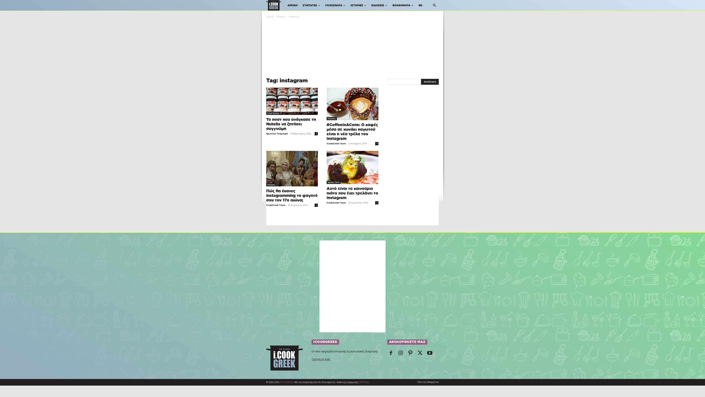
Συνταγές (310, 5)
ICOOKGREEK (286, 382)
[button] (434, 6)
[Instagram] (400, 354)
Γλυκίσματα (333, 5)
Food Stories (273, 113)
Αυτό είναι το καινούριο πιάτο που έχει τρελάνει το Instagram (352, 193)
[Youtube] (429, 354)
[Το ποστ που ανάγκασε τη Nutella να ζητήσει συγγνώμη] (292, 101)
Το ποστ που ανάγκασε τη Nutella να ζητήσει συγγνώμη (291, 124)
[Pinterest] (410, 354)
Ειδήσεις (377, 5)
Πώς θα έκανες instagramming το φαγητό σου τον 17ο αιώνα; (292, 195)
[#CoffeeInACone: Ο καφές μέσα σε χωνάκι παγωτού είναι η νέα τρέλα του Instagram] (352, 104)
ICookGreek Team (336, 143)
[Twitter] (420, 354)
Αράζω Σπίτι (333, 182)
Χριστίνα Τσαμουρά (277, 133)
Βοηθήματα (401, 5)
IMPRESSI (364, 382)
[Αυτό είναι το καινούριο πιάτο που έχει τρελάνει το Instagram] (352, 167)
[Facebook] (391, 354)
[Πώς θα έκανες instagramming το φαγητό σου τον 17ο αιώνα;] (292, 168)
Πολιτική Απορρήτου (428, 382)
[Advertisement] (352, 46)
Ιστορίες (356, 5)
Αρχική (293, 5)
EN (420, 5)
